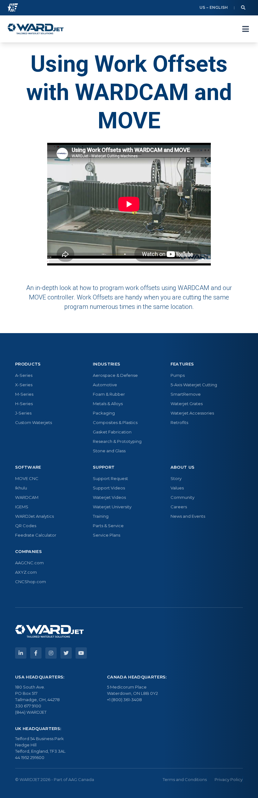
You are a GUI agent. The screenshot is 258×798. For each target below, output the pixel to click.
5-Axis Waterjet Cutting (194, 384)
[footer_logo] (49, 631)
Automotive (105, 384)
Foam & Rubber (109, 394)
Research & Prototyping (117, 441)
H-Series (24, 403)
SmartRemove (186, 394)
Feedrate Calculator (35, 535)
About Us (183, 467)
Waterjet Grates (187, 403)
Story (176, 478)
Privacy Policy (229, 779)
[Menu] (245, 29)
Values (177, 487)
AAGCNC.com (29, 562)
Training (101, 516)
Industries (106, 363)
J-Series (23, 413)
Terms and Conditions (185, 779)
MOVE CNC (26, 478)
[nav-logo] (36, 29)
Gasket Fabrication (112, 431)
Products (28, 363)
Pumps (178, 375)
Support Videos (109, 487)
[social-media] (20, 653)
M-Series (24, 394)
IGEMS (21, 506)
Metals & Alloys (108, 403)
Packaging (104, 413)
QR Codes (25, 525)
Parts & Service (108, 525)
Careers (179, 506)
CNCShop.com (30, 581)
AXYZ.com (26, 572)
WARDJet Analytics (34, 516)
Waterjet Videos (109, 497)
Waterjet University (112, 506)
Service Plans (106, 535)
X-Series (23, 384)
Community (182, 497)
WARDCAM (26, 497)
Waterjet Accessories (192, 413)
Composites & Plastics (115, 422)
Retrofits (179, 422)
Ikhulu (21, 487)
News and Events (188, 516)
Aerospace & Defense (115, 375)
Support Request (110, 478)
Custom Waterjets (33, 422)
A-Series (23, 375)
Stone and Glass (109, 450)
